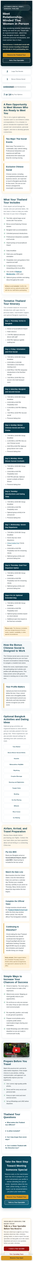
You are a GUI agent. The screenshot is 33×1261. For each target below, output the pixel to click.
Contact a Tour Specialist (16, 1248)
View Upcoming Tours (16, 1254)
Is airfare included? (13, 1131)
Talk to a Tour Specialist (16, 1202)
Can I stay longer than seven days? (16, 1138)
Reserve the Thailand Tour (16, 55)
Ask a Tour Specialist (16, 60)
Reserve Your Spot (16, 1258)
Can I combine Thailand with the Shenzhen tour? (15, 1147)
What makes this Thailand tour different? (15, 1124)
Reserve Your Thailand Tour (16, 1197)
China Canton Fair (13, 543)
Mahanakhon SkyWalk (16, 764)
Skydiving (16, 770)
